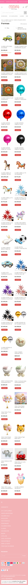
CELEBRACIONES (6, 526)
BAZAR (3, 533)
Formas (11, 19)
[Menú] (2, 7)
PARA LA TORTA (5, 543)
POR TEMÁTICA (5, 521)
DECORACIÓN (5, 531)
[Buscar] (25, 12)
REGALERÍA (4, 518)
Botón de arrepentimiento (9, 576)
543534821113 (4, 507)
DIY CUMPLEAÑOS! (6, 511)
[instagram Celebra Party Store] (1, 502)
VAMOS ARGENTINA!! (7, 513)
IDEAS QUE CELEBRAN (7, 546)
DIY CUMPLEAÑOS (13, 16)
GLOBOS (22, 16)
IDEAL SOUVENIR (6, 538)
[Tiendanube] (7, 578)
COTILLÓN (4, 536)
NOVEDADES (4, 16)
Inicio (2, 19)
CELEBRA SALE (5, 516)
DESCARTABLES (5, 541)
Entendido (21, 582)
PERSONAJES (5, 523)
